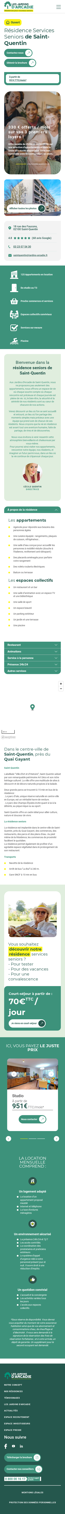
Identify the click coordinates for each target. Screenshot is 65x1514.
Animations (14, 651)
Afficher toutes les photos (22, 208)
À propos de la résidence (22, 509)
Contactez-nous (15, 52)
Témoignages (12, 1398)
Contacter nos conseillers (20, 1469)
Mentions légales (32, 1492)
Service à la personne (21, 658)
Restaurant (14, 644)
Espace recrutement (16, 1417)
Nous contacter (29, 1119)
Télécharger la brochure (19, 1457)
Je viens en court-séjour (24, 1023)
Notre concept (13, 1385)
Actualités (11, 1411)
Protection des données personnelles (32, 1502)
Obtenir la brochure (17, 62)
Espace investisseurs (17, 1423)
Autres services (17, 671)
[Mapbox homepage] (8, 737)
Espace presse (13, 1430)
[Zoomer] (60, 683)
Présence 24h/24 (18, 664)
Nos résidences (13, 1391)
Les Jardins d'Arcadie (17, 1404)
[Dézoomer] (60, 688)
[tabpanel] (32, 574)
